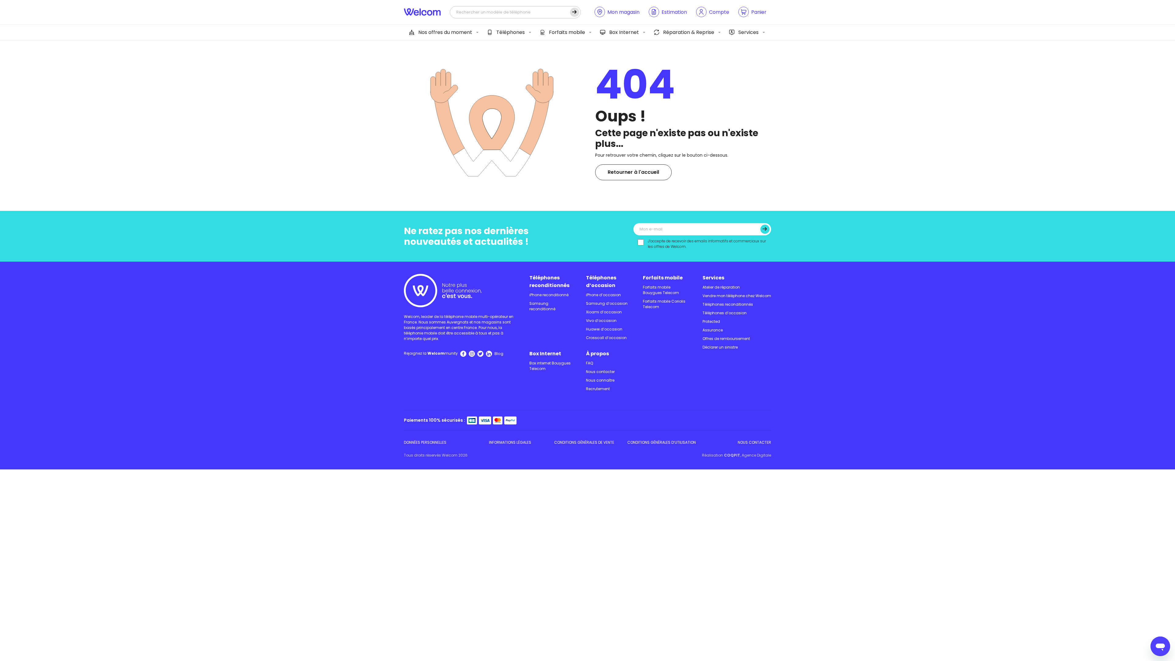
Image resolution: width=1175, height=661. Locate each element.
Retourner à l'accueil (633, 172)
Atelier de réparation (721, 287)
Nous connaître (600, 380)
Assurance (713, 330)
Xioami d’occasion (604, 312)
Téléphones (510, 32)
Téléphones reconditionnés (549, 281)
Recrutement (598, 388)
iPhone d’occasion (603, 294)
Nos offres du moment (445, 32)
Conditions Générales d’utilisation (661, 442)
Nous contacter (600, 371)
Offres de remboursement (726, 338)
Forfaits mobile (567, 32)
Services (748, 32)
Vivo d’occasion (601, 320)
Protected (711, 321)
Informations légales (510, 442)
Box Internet (624, 32)
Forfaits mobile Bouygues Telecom (661, 290)
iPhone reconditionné (549, 294)
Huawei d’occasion (604, 329)
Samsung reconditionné (542, 306)
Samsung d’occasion (607, 303)
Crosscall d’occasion (606, 337)
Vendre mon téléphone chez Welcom (737, 295)
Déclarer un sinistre (720, 347)
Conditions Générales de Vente (584, 442)
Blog (498, 354)
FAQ (589, 363)
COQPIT (732, 455)
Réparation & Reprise (688, 32)
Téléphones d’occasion (601, 281)
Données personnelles (425, 442)
